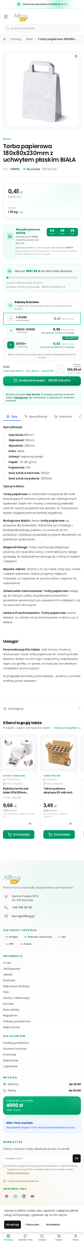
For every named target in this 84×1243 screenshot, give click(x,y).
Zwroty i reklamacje (16, 998)
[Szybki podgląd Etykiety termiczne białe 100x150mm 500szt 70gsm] (30, 823)
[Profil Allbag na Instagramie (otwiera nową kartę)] (15, 1196)
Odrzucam (32, 1224)
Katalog (16, 39)
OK (76, 1158)
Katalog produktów (16, 1043)
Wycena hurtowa (15, 1049)
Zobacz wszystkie (65, 728)
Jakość (8, 974)
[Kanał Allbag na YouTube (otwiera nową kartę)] (32, 1196)
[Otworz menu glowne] (6, 16)
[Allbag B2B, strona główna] (12, 878)
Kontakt (8, 1004)
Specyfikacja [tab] (38, 416)
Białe (29, 39)
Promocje (9, 1055)
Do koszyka (21, 834)
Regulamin (10, 1015)
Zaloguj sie (21, 397)
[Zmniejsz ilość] (60, 368)
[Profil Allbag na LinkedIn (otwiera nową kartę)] (23, 1196)
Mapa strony (11, 1027)
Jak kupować (12, 969)
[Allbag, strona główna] (20, 16)
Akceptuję (12, 1224)
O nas (7, 963)
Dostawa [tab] (65, 416)
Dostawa (9, 980)
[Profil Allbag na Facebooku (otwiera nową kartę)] (6, 1196)
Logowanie (10, 1066)
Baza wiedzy (11, 1010)
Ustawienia (53, 1224)
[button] (42, 90)
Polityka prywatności (17, 1021)
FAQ (6, 992)
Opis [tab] (14, 416)
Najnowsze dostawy (16, 986)
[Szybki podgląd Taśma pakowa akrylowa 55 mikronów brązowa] (70, 823)
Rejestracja (10, 1060)
